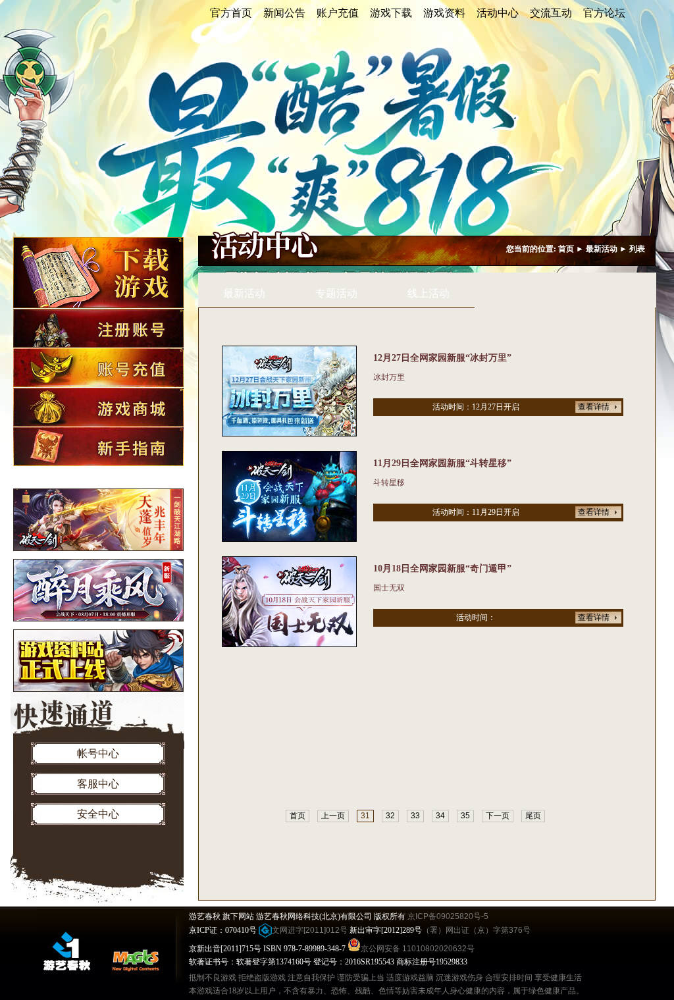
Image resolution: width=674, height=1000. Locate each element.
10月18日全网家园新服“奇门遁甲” (442, 568)
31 (365, 815)
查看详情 (593, 406)
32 (390, 815)
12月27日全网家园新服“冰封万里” (442, 358)
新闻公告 (284, 12)
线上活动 (428, 293)
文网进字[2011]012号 (310, 930)
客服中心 (98, 783)
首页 (566, 248)
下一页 (497, 815)
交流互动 (551, 12)
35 (465, 815)
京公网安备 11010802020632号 (418, 948)
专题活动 (336, 293)
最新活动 (601, 248)
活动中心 (498, 12)
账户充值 (338, 12)
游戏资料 (444, 12)
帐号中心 (98, 753)
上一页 (333, 815)
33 (415, 815)
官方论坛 (604, 12)
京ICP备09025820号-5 (447, 916)
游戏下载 (391, 12)
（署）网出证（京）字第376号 (476, 930)
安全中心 (98, 814)
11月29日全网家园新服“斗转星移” (442, 463)
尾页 (533, 815)
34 (440, 815)
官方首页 (231, 12)
